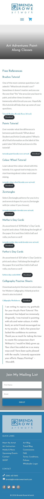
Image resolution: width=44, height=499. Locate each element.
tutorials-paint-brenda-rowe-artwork (15, 154)
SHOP (5, 460)
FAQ (25, 453)
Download (9, 117)
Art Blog (26, 443)
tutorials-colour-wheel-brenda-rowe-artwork (18, 182)
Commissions (28, 450)
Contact (5, 457)
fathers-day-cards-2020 (11, 275)
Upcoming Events (9, 453)
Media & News (8, 450)
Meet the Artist (9, 443)
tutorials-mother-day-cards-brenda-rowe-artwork (20, 242)
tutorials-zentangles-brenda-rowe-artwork (17, 210)
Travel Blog (28, 446)
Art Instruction (8, 446)
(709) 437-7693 (12, 476)
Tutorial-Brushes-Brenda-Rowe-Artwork (17, 114)
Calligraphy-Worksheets (11, 300)
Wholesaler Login (30, 464)
